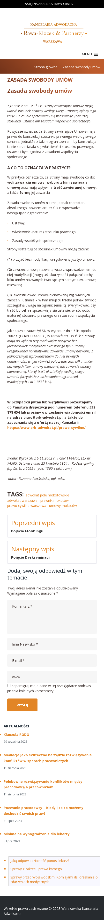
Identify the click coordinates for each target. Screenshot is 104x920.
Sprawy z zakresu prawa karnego (36, 869)
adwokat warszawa (22, 500)
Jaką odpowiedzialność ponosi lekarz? (39, 860)
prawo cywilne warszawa (26, 505)
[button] (87, 54)
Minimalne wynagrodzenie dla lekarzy (37, 834)
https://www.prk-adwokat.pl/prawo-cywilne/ (47, 427)
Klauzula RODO (16, 734)
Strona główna (45, 67)
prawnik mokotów (54, 500)
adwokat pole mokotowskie (47, 495)
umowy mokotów (63, 505)
